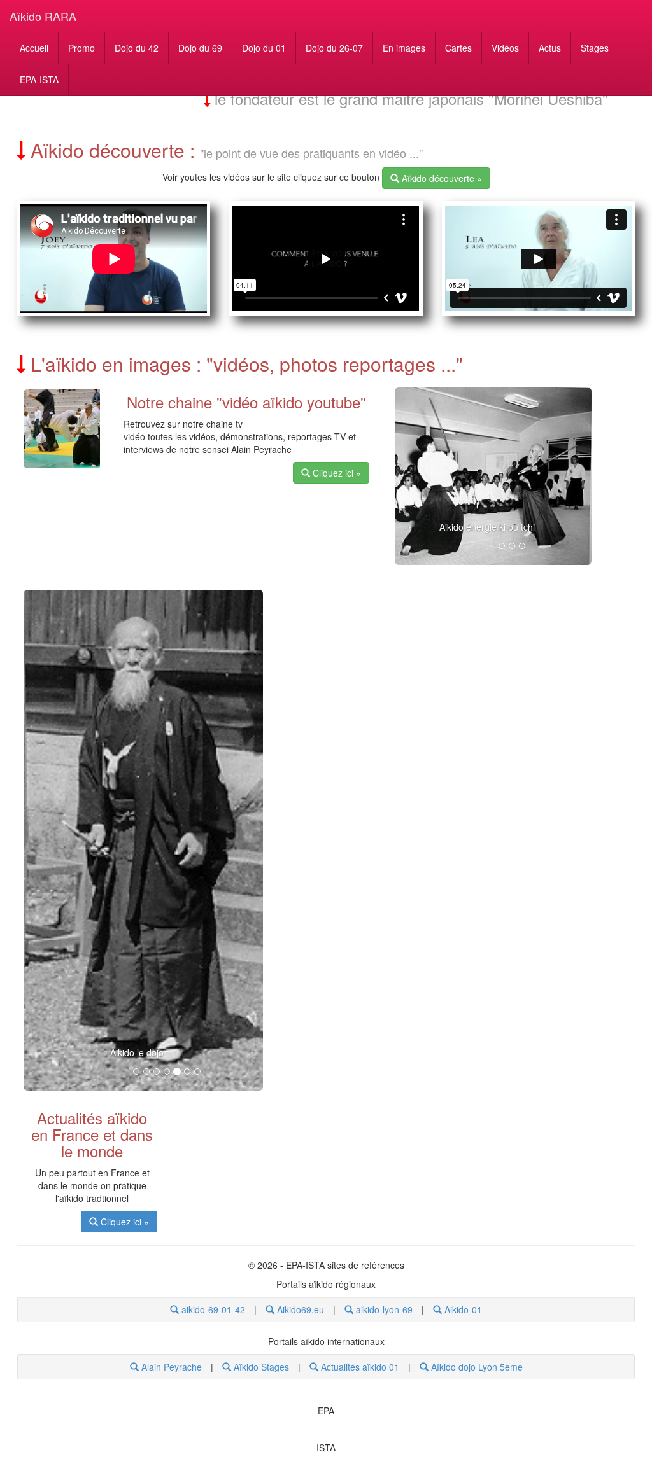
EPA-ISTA (39, 79)
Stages (595, 47)
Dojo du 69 (200, 47)
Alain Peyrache (170, 1366)
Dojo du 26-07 (334, 47)
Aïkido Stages (260, 1366)
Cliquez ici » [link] (335, 472)
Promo (81, 47)
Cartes (458, 47)
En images (404, 47)
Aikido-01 (462, 1309)
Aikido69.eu (299, 1309)
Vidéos (505, 47)
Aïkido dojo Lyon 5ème (476, 1366)
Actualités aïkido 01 (358, 1366)
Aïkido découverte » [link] (440, 178)
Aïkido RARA (43, 16)
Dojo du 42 (137, 47)
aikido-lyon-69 (383, 1309)
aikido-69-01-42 (212, 1309)
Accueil (34, 47)
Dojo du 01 (264, 47)
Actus (550, 47)
